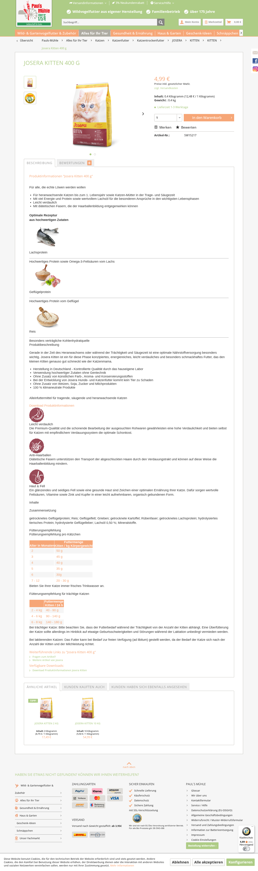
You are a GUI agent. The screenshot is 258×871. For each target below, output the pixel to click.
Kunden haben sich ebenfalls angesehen (149, 687)
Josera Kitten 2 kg (46, 723)
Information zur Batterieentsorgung (212, 830)
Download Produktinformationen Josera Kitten (59, 670)
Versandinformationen (88, 3)
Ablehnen (180, 862)
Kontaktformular (201, 800)
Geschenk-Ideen (26, 823)
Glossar (195, 790)
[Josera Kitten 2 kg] (46, 707)
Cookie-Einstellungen (203, 839)
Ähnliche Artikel (42, 687)
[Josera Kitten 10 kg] (88, 707)
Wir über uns (199, 795)
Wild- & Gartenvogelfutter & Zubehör (34, 789)
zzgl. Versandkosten (166, 88)
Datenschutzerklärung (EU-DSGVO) (211, 810)
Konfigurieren (241, 862)
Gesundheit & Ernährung (34, 808)
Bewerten (188, 127)
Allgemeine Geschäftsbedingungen (212, 815)
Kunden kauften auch (84, 687)
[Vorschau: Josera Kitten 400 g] (30, 82)
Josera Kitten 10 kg (87, 723)
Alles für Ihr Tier (29, 800)
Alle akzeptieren (208, 862)
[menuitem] (107, 3)
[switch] (246, 849)
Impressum (198, 835)
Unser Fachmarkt (30, 838)
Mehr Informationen (122, 865)
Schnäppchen (25, 830)
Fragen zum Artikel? (44, 656)
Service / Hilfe (199, 805)
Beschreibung (39, 163)
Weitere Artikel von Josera (47, 660)
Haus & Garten (28, 815)
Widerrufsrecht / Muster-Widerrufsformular (217, 820)
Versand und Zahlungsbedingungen (212, 825)
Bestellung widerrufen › (202, 845)
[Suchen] (160, 22)
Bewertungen (74, 163)
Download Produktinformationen (51, 405)
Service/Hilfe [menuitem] (162, 3)
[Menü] (252, 827)
